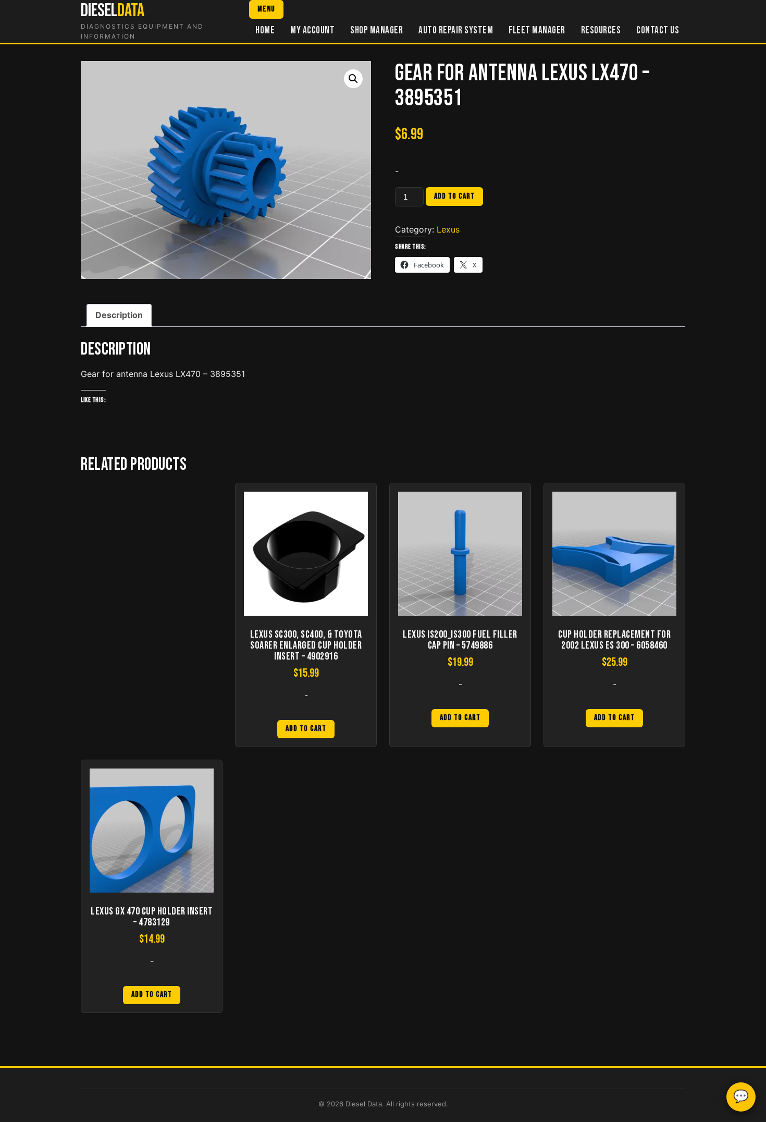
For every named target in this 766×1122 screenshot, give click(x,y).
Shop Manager (376, 30)
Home (265, 30)
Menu (266, 9)
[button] (353, 78)
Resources (601, 30)
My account (312, 30)
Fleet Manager (537, 30)
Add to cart (454, 196)
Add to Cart (306, 729)
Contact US (657, 30)
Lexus (448, 229)
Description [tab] (119, 315)
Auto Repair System (455, 30)
